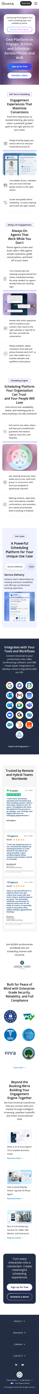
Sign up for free (19, 66)
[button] (20, 157)
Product (18, 1321)
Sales (31, 566)
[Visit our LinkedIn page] (16, 1365)
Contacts (18, 1356)
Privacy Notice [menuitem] (12, 1380)
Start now (26, 3)
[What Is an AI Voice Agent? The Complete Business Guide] (19, 1144)
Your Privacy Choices (22, 1383)
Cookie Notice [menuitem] (25, 1380)
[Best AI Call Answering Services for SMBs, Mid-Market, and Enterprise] (19, 1225)
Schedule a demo (19, 1296)
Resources (18, 1333)
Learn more (18, 1067)
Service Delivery (15, 566)
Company (18, 1344)
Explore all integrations (18, 746)
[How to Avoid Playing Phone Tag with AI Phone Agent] (19, 1185)
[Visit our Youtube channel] (22, 1365)
